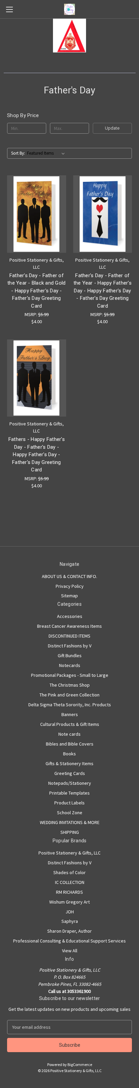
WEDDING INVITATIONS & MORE (70, 822)
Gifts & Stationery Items (69, 763)
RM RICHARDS (69, 892)
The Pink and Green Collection (69, 695)
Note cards (69, 734)
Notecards (69, 665)
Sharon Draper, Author (69, 931)
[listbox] (47, 153)
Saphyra (69, 921)
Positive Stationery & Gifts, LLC (69, 853)
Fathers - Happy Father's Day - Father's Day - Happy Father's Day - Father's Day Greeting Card (36, 454)
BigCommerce (79, 1064)
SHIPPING (69, 832)
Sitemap (69, 596)
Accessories (69, 616)
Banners (69, 714)
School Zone (69, 812)
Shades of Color (69, 872)
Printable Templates (69, 793)
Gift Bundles (70, 655)
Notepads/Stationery (69, 783)
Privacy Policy (70, 586)
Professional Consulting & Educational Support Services (69, 941)
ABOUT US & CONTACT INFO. (69, 576)
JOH (69, 912)
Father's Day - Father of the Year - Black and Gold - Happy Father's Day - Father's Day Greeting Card (36, 290)
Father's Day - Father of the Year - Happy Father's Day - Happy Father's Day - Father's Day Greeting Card (103, 290)
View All (69, 951)
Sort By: (18, 153)
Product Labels (69, 803)
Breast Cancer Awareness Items (69, 626)
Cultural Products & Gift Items (69, 724)
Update (112, 128)
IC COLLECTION (69, 882)
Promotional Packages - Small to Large (69, 675)
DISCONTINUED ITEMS (69, 636)
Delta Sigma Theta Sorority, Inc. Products (69, 705)
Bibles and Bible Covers (69, 744)
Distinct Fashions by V (69, 646)
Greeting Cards (69, 773)
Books (69, 754)
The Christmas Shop (70, 685)
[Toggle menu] (9, 9)
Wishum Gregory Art (69, 902)
